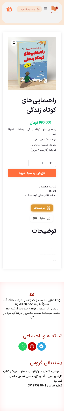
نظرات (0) (39, 218)
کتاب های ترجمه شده (37, 195)
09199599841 (36, 385)
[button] (14, 43)
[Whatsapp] (22, 346)
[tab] (42, 207)
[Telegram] (41, 346)
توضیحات (39, 208)
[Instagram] (32, 346)
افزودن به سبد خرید (32, 173)
